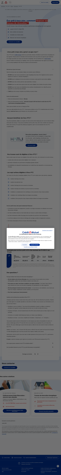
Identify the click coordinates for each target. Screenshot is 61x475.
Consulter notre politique (30, 246)
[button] (34, 245)
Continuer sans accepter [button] (47, 230)
